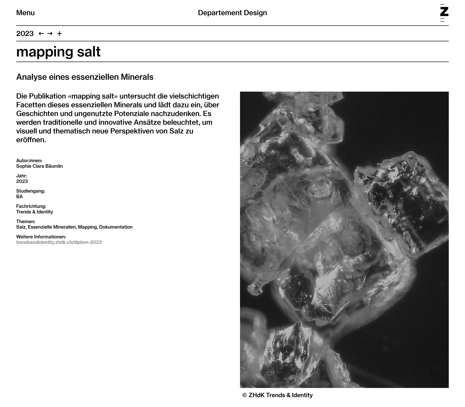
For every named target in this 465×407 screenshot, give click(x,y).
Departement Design (232, 12)
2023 (25, 33)
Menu (25, 12)
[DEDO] (41, 33)
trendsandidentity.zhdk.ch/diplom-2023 (59, 242)
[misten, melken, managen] (50, 33)
